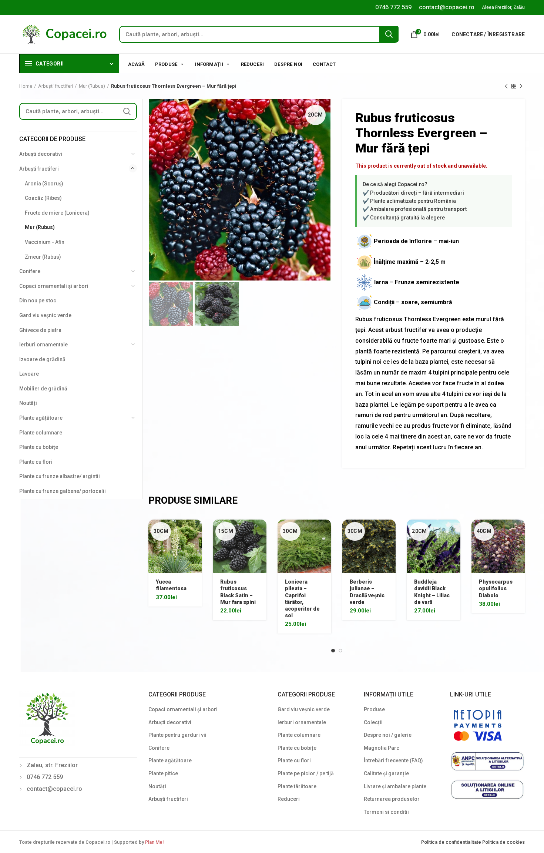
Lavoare (29, 374)
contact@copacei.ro (446, 7)
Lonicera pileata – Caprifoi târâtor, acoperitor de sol (302, 598)
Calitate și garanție (386, 773)
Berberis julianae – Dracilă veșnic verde (367, 592)
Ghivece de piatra (40, 330)
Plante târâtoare (297, 786)
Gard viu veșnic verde (45, 315)
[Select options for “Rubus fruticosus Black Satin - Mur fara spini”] (261, 531)
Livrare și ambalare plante (395, 786)
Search (389, 34)
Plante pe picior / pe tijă (306, 773)
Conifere (29, 271)
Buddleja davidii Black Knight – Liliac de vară (432, 592)
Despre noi (288, 64)
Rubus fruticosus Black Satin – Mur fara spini (238, 592)
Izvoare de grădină (42, 359)
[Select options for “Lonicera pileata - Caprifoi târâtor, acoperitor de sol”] (325, 531)
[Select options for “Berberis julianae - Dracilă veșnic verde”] (390, 531)
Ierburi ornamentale (43, 344)
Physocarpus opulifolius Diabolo (496, 588)
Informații (209, 64)
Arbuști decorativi (40, 154)
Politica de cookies (503, 842)
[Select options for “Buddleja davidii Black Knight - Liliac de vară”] (455, 531)
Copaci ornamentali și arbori (53, 286)
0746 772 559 (393, 7)
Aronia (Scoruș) (44, 184)
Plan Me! (154, 842)
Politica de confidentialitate (451, 842)
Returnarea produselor (392, 799)
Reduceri (252, 64)
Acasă (136, 64)
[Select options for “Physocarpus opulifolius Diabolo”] (519, 531)
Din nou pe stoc (37, 300)
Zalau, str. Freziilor (52, 765)
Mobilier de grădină (43, 389)
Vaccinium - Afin (44, 242)
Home (25, 86)
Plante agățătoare (41, 418)
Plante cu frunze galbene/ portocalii (62, 491)
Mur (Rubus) (92, 86)
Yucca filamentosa (171, 585)
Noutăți (28, 403)
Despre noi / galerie (388, 735)
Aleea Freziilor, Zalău (503, 7)
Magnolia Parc (381, 748)
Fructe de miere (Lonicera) (57, 213)
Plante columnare (40, 433)
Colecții (373, 722)
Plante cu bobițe (38, 447)
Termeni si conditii (386, 812)
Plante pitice (163, 773)
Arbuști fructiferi (55, 86)
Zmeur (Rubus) (43, 257)
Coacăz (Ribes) (43, 198)
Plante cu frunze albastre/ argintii (59, 476)
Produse (166, 64)
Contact (324, 64)
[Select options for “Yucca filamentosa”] (196, 531)
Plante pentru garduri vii (177, 735)
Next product (521, 86)
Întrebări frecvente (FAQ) (393, 760)
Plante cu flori (36, 462)
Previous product (506, 86)
